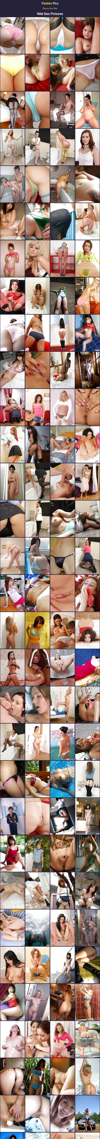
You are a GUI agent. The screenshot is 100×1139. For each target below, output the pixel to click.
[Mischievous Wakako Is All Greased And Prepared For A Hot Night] (37, 221)
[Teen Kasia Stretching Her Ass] (87, 1039)
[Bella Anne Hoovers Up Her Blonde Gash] (37, 816)
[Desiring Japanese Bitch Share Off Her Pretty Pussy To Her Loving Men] (87, 816)
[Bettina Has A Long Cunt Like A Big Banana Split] (87, 444)
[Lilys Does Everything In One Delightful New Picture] (37, 965)
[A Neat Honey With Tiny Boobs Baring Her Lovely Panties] (87, 704)
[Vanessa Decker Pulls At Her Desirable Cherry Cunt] (37, 370)
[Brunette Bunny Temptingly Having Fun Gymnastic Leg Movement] (62, 407)
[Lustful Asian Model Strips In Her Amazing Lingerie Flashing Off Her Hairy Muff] (12, 1002)
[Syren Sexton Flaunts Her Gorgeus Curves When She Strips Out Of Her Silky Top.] (37, 258)
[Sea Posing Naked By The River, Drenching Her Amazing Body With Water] (37, 853)
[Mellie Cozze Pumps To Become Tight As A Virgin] (62, 927)
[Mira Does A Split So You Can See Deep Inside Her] (12, 667)
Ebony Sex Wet (50, 8)
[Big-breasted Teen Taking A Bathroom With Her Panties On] (12, 258)
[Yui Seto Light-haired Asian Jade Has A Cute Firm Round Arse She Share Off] (37, 72)
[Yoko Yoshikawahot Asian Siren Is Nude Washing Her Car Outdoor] (87, 1113)
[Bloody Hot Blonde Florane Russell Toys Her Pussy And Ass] (87, 407)
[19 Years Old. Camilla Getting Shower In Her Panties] (62, 742)
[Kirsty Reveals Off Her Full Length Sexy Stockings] (62, 35)
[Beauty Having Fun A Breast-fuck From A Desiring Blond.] (12, 184)
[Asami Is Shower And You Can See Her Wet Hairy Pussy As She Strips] (12, 333)
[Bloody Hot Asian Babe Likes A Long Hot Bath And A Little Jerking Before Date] (12, 779)
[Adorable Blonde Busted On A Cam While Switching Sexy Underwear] (87, 1076)
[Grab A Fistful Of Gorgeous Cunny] (37, 444)
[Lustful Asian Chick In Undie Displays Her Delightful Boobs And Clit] (37, 779)
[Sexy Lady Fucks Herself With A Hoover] (62, 481)
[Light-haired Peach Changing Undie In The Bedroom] (37, 704)
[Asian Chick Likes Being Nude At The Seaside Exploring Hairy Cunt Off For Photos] (62, 1076)
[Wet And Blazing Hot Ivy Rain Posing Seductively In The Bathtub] (37, 147)
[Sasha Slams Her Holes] (62, 667)
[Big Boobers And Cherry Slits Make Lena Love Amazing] (62, 258)
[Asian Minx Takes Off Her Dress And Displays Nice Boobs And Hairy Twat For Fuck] (37, 593)
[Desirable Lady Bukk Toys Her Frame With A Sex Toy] (62, 1039)
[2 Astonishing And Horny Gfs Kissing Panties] (37, 1039)
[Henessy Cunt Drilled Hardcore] (87, 630)
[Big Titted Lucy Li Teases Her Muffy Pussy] (37, 110)
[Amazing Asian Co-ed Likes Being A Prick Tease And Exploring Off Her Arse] (62, 816)
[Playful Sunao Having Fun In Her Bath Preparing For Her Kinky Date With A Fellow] (62, 221)
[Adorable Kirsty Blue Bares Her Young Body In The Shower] (37, 35)
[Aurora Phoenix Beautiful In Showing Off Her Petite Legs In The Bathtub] (12, 556)
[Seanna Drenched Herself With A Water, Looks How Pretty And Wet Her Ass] (12, 1076)
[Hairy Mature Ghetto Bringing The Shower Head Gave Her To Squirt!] (12, 1113)
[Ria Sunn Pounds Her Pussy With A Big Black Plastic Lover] (12, 518)
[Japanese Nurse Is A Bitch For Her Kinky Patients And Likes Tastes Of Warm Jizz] (87, 333)
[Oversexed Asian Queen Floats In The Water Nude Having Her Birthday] (37, 927)
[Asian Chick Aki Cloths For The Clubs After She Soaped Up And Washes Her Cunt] (62, 1113)
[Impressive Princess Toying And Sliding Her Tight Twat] (12, 927)
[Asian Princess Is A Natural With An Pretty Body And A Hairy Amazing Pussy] (62, 518)
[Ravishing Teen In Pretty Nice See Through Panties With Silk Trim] (62, 630)
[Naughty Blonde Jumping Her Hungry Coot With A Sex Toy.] (87, 295)
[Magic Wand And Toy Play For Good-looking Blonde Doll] (62, 853)
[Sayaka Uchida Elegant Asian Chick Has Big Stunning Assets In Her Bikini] (37, 333)
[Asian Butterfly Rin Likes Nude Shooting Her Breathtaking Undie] (37, 556)
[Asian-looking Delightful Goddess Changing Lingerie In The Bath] (12, 481)
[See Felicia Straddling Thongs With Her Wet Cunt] (12, 965)
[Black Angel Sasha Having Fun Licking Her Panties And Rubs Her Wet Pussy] (87, 742)
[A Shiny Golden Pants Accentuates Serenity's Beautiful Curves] (62, 147)
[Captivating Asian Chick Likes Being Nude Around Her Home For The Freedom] (37, 890)
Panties (50, 3)
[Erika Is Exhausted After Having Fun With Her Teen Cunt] (87, 35)
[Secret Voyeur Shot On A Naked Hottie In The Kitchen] (12, 816)
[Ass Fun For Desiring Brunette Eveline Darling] (12, 295)
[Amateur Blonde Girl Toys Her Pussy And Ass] (37, 667)
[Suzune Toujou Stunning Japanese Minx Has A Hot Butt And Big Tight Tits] (87, 853)
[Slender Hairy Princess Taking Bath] (37, 1113)
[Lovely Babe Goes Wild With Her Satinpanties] (87, 593)
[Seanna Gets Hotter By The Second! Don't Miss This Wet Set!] (12, 35)
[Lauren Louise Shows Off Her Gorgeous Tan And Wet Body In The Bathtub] (12, 742)
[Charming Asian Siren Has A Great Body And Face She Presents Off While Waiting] (87, 258)
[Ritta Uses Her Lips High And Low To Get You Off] (62, 333)
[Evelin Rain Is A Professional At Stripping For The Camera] (62, 556)
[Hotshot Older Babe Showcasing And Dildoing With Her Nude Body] (62, 110)
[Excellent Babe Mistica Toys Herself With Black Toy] (87, 481)
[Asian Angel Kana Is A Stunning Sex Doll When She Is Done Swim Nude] (62, 779)
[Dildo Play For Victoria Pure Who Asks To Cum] (62, 704)
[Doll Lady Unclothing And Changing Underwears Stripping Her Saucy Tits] (37, 295)
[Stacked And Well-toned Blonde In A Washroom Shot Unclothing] (12, 630)
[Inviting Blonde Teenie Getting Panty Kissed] (62, 72)
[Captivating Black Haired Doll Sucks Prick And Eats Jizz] (12, 704)
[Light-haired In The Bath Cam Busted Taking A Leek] (87, 1002)
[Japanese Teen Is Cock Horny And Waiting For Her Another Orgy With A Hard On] (62, 965)
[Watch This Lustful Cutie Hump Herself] (12, 407)
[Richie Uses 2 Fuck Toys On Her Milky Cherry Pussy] (37, 407)
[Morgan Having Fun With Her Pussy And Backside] (87, 147)
